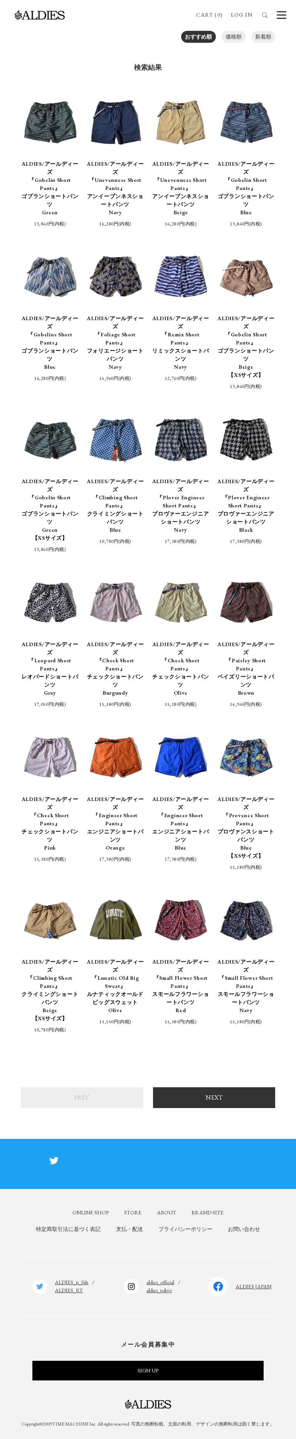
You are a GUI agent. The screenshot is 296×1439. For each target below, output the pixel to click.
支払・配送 (129, 1229)
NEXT (214, 1097)
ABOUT (166, 1212)
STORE (132, 1212)
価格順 (233, 36)
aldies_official (160, 1282)
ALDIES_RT (69, 1290)
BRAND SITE (208, 1212)
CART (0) (209, 14)
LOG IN (241, 14)
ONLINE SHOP (90, 1212)
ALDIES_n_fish (71, 1282)
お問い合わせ (244, 1229)
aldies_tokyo (159, 1290)
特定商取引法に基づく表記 (68, 1229)
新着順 (263, 36)
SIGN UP (148, 1370)
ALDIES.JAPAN (253, 1286)
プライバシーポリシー (185, 1229)
